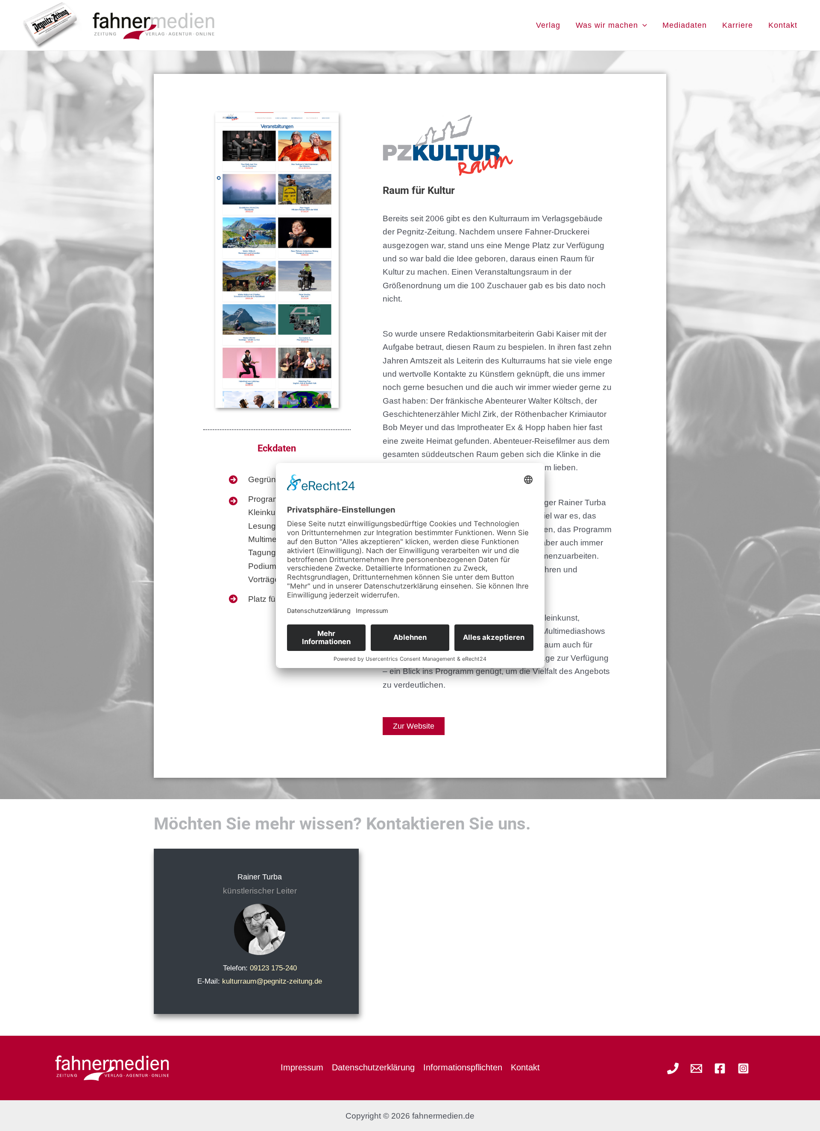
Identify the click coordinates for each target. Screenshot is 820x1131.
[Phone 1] (673, 1068)
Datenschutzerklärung (373, 1067)
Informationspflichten (462, 1067)
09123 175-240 (273, 968)
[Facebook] (720, 1068)
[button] (642, 25)
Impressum (302, 1067)
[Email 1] (696, 1068)
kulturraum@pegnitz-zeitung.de (272, 981)
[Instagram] (743, 1068)
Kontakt (525, 1067)
